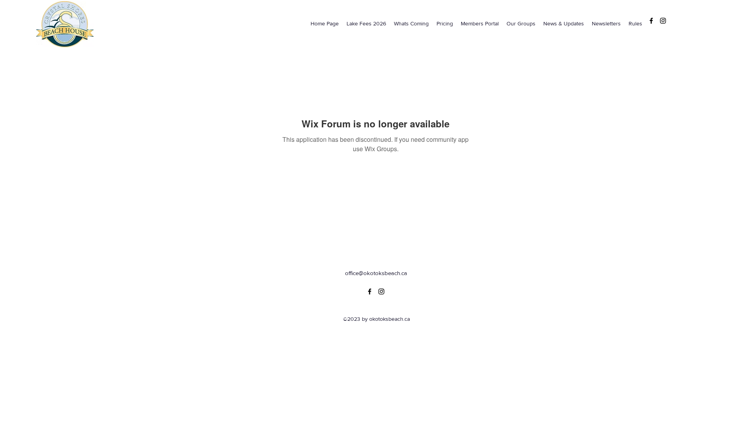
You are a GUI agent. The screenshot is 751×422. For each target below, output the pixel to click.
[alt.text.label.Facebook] (651, 21)
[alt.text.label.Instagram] (663, 21)
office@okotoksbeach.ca (376, 273)
